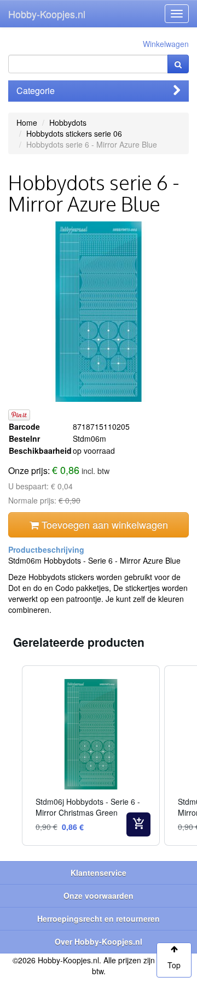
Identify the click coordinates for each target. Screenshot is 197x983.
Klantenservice (98, 872)
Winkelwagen (166, 43)
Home (26, 122)
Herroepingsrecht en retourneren (98, 918)
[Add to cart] (138, 824)
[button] (11, 755)
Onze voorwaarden (98, 895)
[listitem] (91, 755)
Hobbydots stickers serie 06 (74, 133)
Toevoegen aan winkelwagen (103, 524)
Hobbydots (67, 122)
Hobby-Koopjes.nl (46, 14)
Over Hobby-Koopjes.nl (98, 941)
